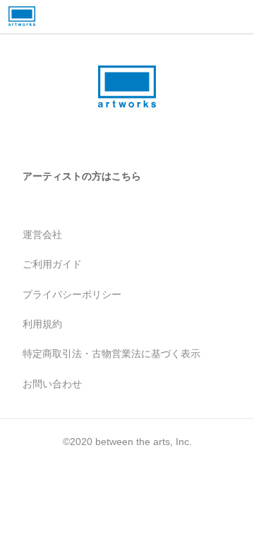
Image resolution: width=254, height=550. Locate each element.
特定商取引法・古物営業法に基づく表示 (111, 353)
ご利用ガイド (52, 264)
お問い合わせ (52, 383)
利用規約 (42, 324)
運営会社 (42, 234)
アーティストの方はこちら (82, 176)
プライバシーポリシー (72, 294)
